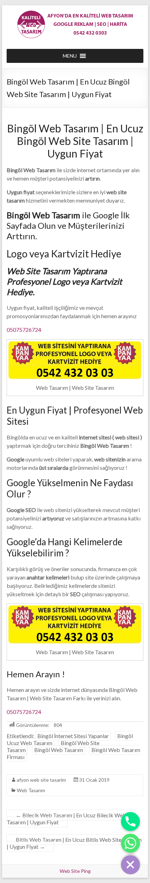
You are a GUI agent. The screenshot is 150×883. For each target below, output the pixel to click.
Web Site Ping (75, 871)
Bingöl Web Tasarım (58, 749)
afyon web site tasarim (41, 780)
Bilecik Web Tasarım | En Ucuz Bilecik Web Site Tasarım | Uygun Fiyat (71, 818)
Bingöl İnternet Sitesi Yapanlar (73, 735)
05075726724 (24, 329)
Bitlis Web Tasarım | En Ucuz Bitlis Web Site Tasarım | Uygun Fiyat (74, 843)
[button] (70, 56)
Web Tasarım (31, 790)
